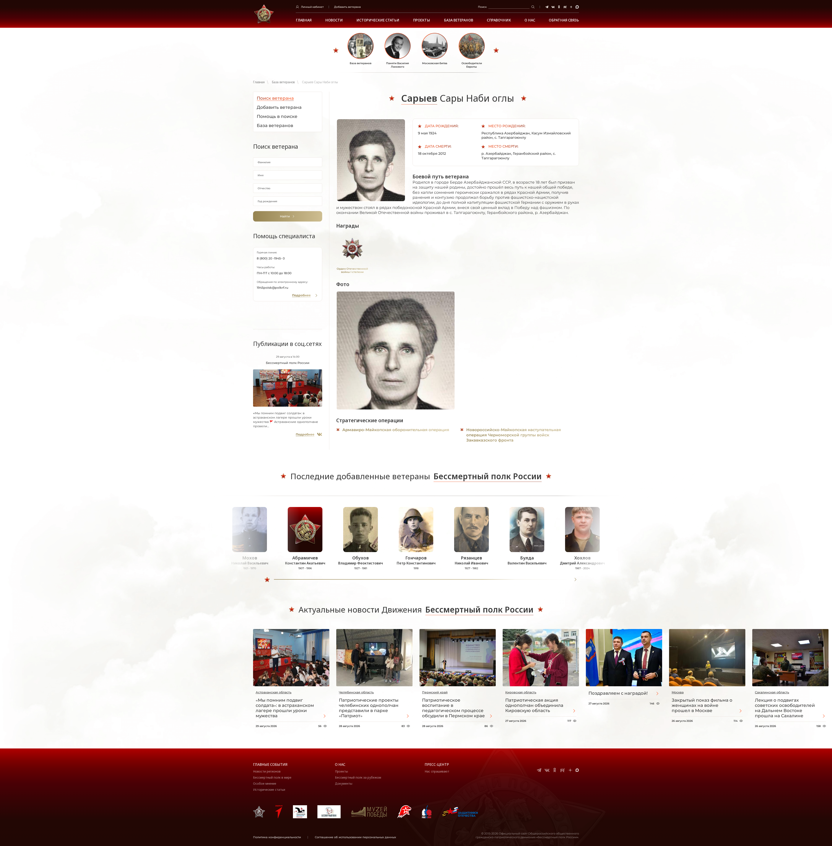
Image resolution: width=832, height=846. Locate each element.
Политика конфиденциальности (277, 837)
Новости (334, 20)
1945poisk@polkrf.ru (272, 288)
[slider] (267, 579)
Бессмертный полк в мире (272, 777)
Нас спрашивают (437, 771)
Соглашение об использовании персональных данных (355, 837)
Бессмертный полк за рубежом (358, 777)
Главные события (270, 764)
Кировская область (520, 692)
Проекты (421, 20)
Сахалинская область (772, 692)
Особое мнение (264, 783)
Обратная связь (564, 20)
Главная (304, 20)
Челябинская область (356, 692)
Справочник (499, 20)
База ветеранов (458, 20)
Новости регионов (267, 771)
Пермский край (435, 692)
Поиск (482, 6)
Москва (678, 692)
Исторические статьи (377, 20)
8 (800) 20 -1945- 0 (271, 258)
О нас (340, 764)
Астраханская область (273, 692)
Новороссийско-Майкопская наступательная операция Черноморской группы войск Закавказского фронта (513, 435)
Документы (343, 783)
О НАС (530, 20)
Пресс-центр (437, 764)
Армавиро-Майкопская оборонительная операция (395, 429)
